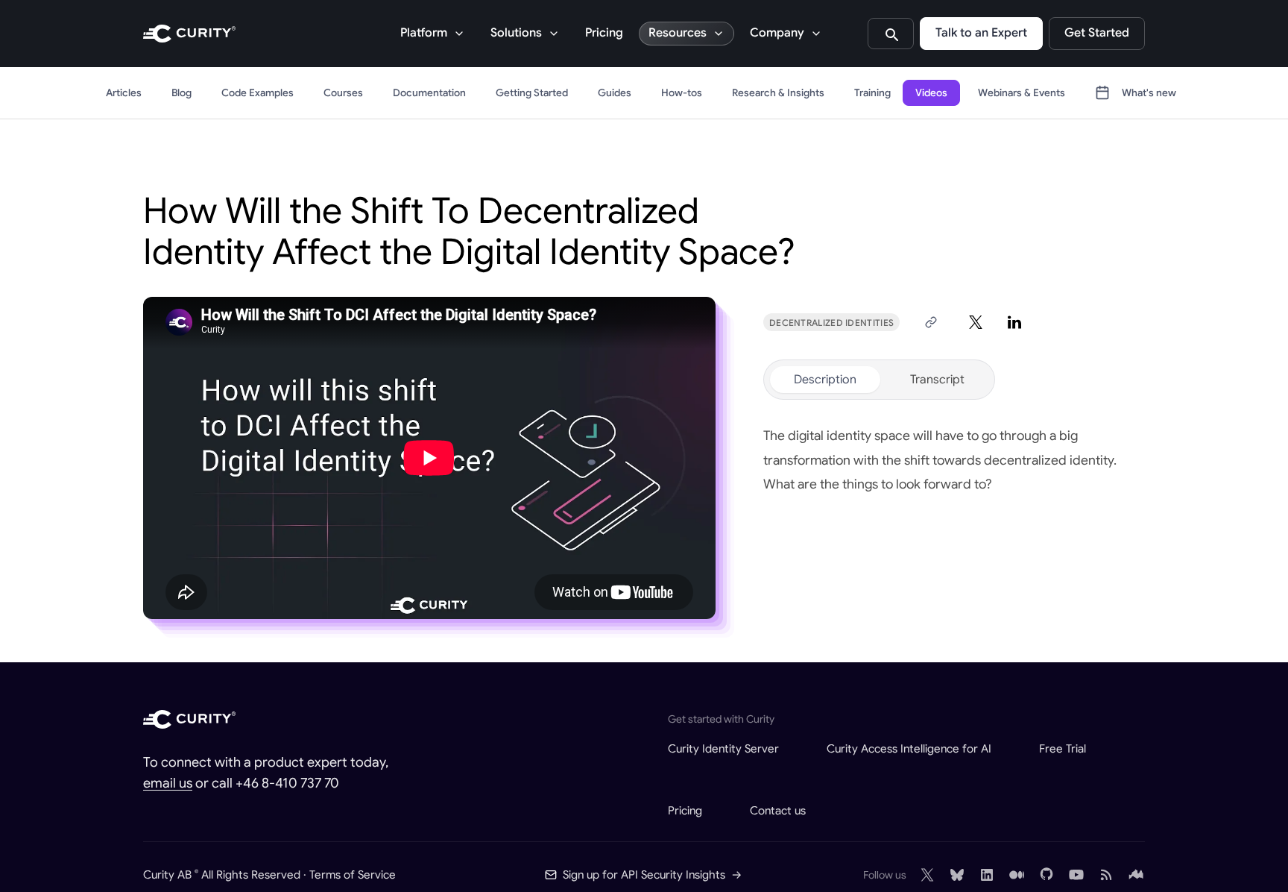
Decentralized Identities (831, 322)
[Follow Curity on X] (927, 875)
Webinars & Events (1021, 93)
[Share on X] (975, 322)
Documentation (429, 93)
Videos (931, 93)
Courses (343, 93)
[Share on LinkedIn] (1014, 322)
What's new (1149, 93)
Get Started (1096, 32)
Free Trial (1062, 748)
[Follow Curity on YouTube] (1076, 875)
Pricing (604, 32)
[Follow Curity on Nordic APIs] (1136, 875)
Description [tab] (825, 379)
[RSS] (1106, 875)
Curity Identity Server (723, 748)
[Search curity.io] (891, 33)
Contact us (778, 810)
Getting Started (532, 93)
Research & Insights (778, 93)
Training (872, 93)
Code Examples (257, 93)
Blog (181, 93)
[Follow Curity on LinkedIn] (987, 875)
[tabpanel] (954, 460)
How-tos (681, 93)
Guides (614, 93)
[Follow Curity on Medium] (1017, 875)
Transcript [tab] (937, 379)
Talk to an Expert (981, 32)
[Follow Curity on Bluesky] (957, 875)
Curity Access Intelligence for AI (909, 748)
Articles (124, 93)
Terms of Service (352, 874)
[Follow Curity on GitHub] (1046, 875)
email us (167, 783)
